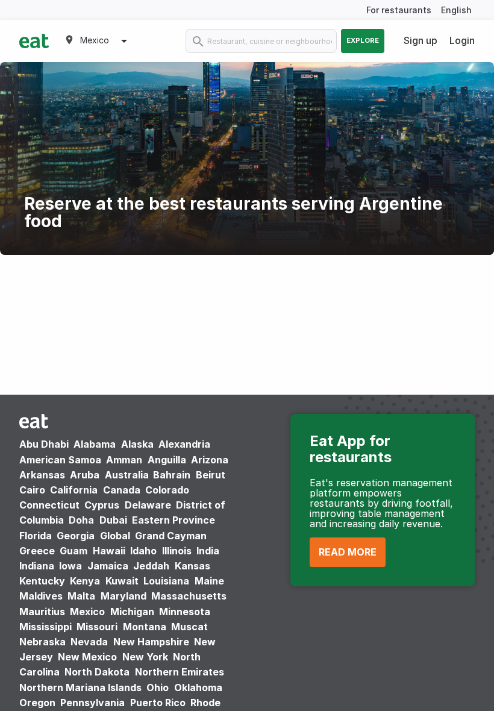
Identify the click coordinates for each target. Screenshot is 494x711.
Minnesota (184, 612)
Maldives (41, 596)
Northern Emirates (179, 672)
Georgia (76, 536)
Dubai (113, 520)
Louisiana (166, 581)
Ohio (157, 687)
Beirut (210, 475)
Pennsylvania (92, 703)
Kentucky (42, 581)
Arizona (209, 460)
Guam (73, 551)
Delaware (148, 505)
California (74, 490)
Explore (362, 40)
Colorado (167, 490)
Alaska (137, 444)
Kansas (192, 566)
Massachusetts (189, 596)
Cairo (32, 490)
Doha (81, 520)
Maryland (123, 596)
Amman (124, 460)
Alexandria (184, 444)
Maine (209, 581)
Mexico (87, 612)
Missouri (97, 627)
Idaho (143, 551)
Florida (35, 536)
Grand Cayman (171, 536)
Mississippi (45, 627)
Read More (348, 552)
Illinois (177, 551)
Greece (37, 551)
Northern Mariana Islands (80, 687)
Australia (128, 475)
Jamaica (107, 566)
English (456, 10)
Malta (81, 596)
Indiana (36, 566)
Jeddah (151, 566)
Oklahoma (198, 687)
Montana (144, 627)
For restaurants (398, 10)
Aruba (84, 475)
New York (145, 657)
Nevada (89, 642)
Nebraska (42, 642)
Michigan (132, 612)
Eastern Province (173, 520)
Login (462, 40)
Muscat (189, 627)
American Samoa (60, 460)
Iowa (70, 566)
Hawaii (109, 551)
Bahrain (171, 475)
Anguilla (167, 460)
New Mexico (87, 657)
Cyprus (101, 505)
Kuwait (122, 581)
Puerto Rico (158, 703)
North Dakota (97, 672)
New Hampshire (151, 642)
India (207, 551)
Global (115, 536)
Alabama (94, 444)
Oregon (37, 703)
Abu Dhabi (44, 444)
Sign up (420, 40)
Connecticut (49, 505)
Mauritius (42, 612)
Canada (121, 490)
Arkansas (42, 475)
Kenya (85, 581)
